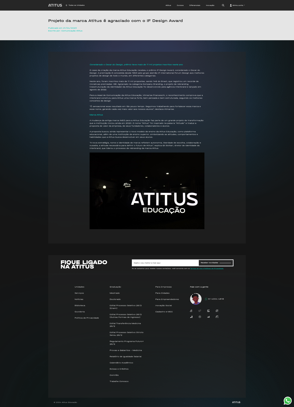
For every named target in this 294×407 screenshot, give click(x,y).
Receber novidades (209, 263)
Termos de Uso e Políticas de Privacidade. (207, 268)
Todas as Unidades (77, 5)
